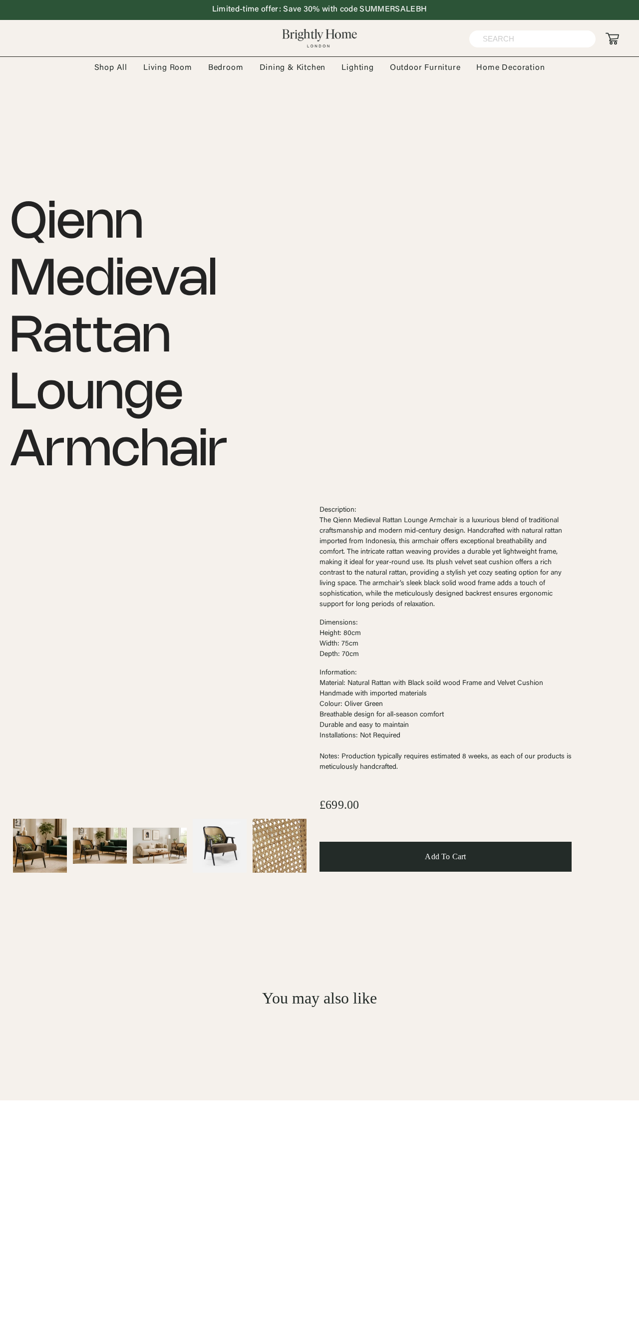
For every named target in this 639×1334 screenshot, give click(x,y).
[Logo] (319, 38)
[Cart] (612, 38)
